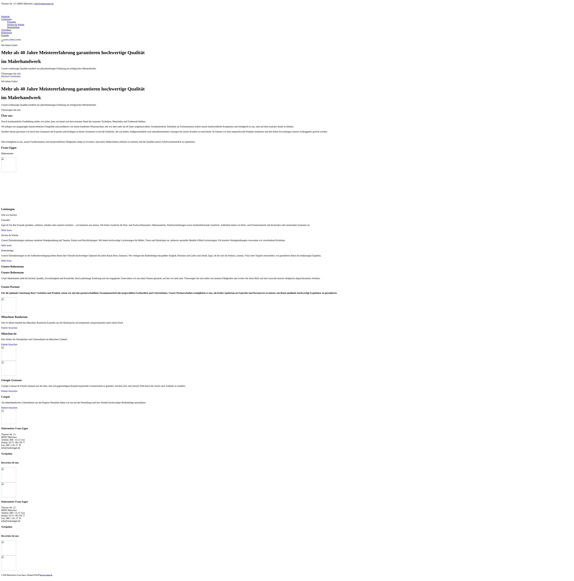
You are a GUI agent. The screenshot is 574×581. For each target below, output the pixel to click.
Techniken (6, 30)
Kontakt (5, 35)
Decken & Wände (15, 24)
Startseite (5, 16)
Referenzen (6, 32)
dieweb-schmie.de (46, 575)
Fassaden (11, 22)
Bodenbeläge (13, 27)
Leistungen (6, 19)
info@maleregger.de (44, 3)
